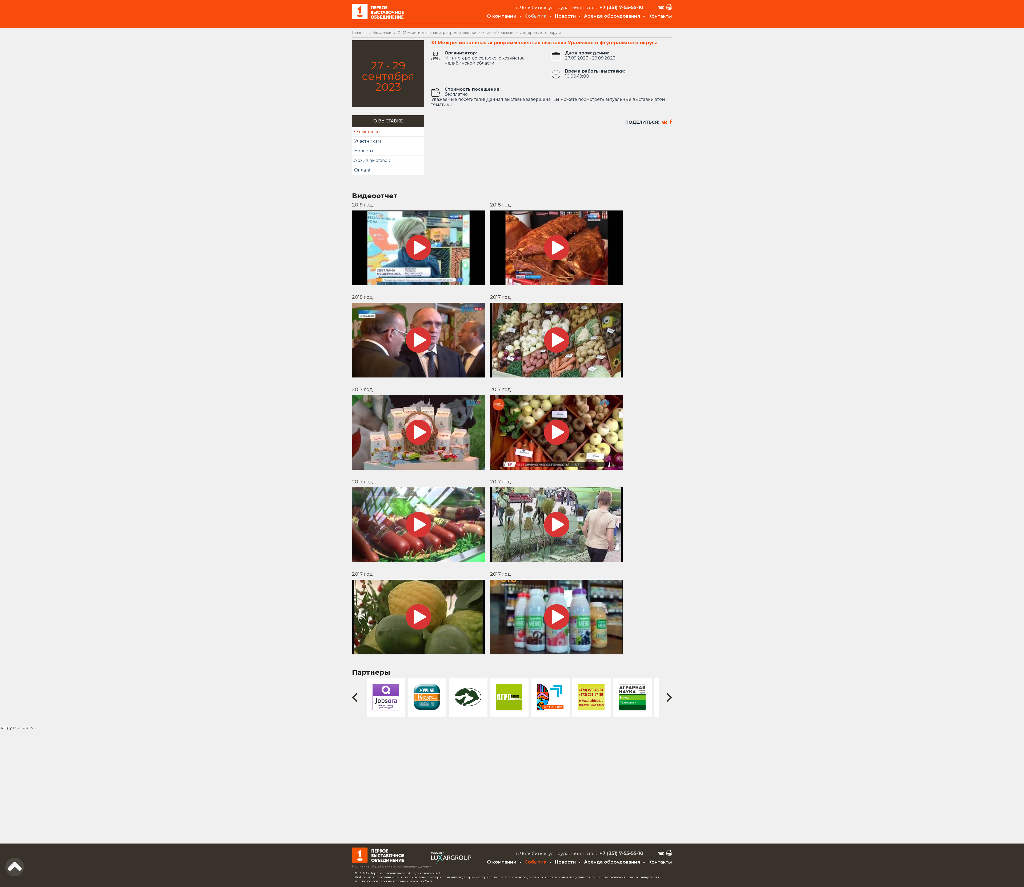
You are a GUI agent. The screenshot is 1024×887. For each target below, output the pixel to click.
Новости (565, 16)
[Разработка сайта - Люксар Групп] (451, 862)
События (536, 16)
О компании (502, 16)
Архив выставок (372, 160)
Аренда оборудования (612, 16)
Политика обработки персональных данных (391, 866)
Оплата (362, 170)
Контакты (660, 16)
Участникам (367, 141)
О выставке (367, 131)
